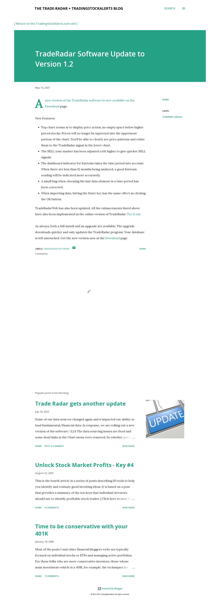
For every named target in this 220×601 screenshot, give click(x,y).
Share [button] (165, 99)
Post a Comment (54, 446)
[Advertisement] (85, 354)
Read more (128, 446)
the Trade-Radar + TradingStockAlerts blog (79, 8)
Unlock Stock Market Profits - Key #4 (84, 465)
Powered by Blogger (111, 588)
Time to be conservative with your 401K (81, 530)
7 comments (52, 576)
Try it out (133, 214)
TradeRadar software (172, 116)
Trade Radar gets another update (80, 403)
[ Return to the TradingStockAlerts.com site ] (45, 24)
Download (52, 106)
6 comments (52, 507)
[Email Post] (74, 248)
